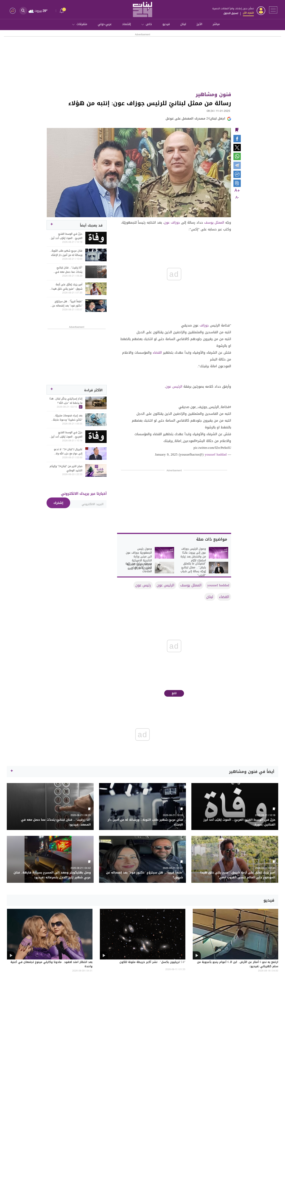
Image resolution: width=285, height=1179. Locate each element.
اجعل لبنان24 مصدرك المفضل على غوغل (195, 118)
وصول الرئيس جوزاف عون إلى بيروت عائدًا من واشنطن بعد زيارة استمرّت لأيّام (193, 555)
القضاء (157, 352)
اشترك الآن (248, 13)
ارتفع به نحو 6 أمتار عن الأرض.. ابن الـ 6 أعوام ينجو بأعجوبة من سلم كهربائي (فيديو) (237, 964)
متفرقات (82, 24)
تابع (174, 693)
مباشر (216, 24)
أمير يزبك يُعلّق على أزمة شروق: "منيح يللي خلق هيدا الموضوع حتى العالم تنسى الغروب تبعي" (67, 286)
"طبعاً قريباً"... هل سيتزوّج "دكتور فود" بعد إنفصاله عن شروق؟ (67, 303)
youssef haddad (216, 454)
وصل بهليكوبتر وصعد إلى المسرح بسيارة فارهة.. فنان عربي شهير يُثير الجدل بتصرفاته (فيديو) (52, 875)
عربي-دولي (105, 24)
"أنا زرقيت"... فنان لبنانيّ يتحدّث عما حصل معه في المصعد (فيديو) (68, 270)
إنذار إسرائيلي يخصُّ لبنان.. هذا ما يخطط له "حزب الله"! (65, 401)
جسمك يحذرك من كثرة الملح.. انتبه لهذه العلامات (138, 567)
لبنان (183, 24)
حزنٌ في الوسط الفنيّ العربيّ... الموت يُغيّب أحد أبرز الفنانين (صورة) (66, 236)
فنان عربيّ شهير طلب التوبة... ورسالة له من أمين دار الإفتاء (66, 253)
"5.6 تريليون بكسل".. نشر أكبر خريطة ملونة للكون (152, 962)
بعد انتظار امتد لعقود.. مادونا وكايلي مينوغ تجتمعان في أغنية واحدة (51, 964)
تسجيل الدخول (231, 13)
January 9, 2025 (166, 454)
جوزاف (204, 325)
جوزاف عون (172, 222)
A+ (237, 190)
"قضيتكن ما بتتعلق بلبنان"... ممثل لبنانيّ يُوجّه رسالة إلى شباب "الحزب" (193, 569)
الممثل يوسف (214, 222)
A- (237, 197)
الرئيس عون (174, 386)
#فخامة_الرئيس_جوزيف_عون (210, 407)
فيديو (166, 24)
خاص (149, 24)
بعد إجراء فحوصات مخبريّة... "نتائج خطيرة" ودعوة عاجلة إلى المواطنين (67, 417)
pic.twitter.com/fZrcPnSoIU (212, 448)
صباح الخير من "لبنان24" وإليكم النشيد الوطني (66, 468)
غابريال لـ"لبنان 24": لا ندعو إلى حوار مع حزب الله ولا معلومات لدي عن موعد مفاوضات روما (68, 451)
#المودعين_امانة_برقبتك (180, 441)
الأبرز (199, 24)
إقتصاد (126, 24)
